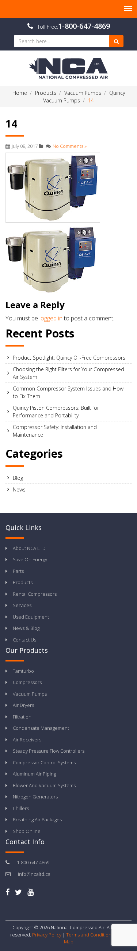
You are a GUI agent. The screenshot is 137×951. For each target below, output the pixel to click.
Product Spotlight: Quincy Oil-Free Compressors (69, 357)
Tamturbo (23, 671)
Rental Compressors (35, 594)
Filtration (22, 716)
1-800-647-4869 (84, 26)
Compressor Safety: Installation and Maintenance (55, 431)
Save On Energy (30, 559)
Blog (18, 477)
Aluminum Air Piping (34, 773)
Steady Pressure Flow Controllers (48, 751)
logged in (50, 318)
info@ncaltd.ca (34, 874)
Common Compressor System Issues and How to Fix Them (68, 392)
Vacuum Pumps (30, 694)
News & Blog (26, 628)
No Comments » (70, 146)
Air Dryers (23, 705)
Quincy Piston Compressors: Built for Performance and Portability (56, 411)
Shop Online (27, 831)
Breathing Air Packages (37, 819)
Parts (18, 571)
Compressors (27, 682)
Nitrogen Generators (35, 796)
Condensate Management (41, 728)
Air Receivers (27, 739)
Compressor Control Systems (44, 762)
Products (23, 582)
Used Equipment (31, 617)
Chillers (21, 808)
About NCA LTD (29, 548)
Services (22, 605)
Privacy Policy (46, 934)
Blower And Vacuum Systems (44, 785)
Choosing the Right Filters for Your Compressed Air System (68, 373)
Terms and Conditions (90, 934)
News (19, 489)
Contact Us (24, 639)
